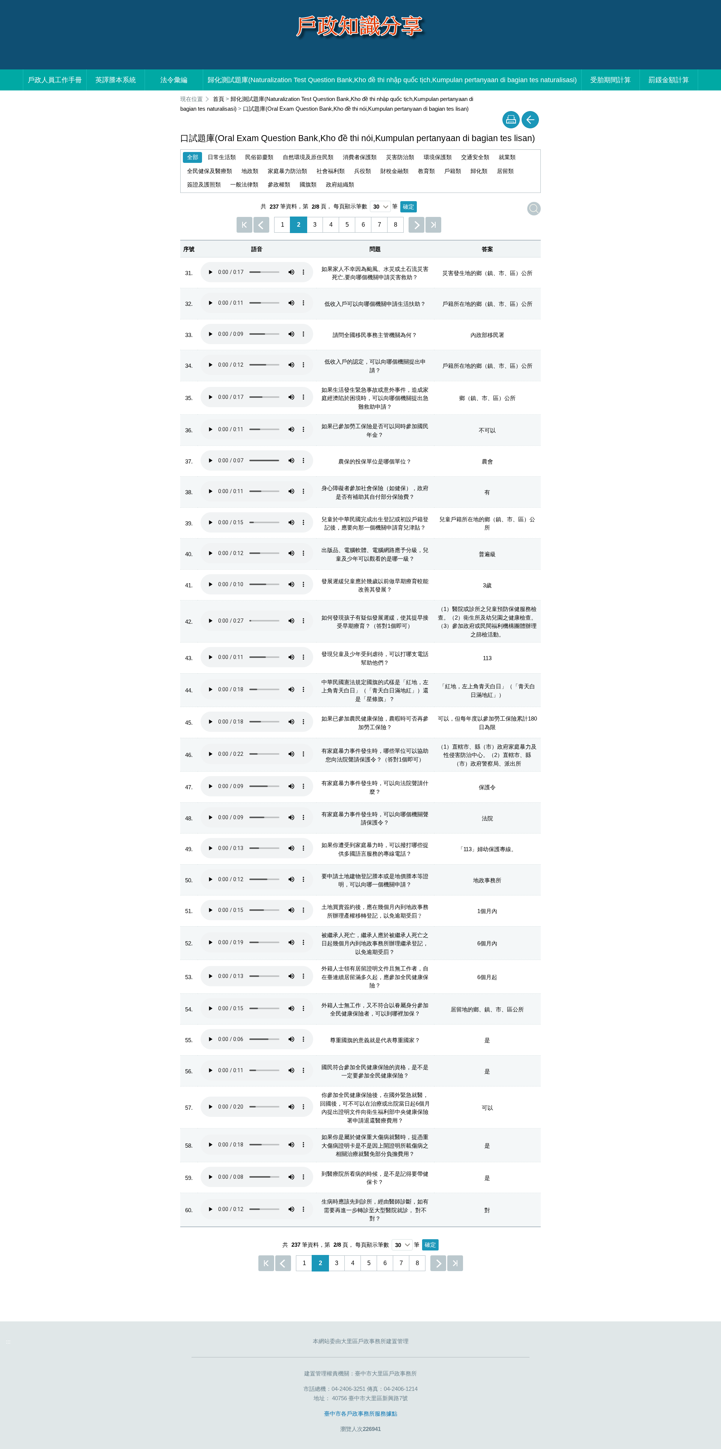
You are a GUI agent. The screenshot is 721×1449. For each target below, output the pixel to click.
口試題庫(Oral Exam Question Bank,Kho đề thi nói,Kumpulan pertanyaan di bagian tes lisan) (356, 108)
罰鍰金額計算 (669, 80)
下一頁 (416, 225)
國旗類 (308, 184)
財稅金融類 (394, 171)
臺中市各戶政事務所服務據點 (360, 1413)
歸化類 (479, 171)
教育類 (426, 171)
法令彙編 (173, 80)
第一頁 (244, 225)
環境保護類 (438, 157)
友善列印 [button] (511, 119)
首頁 (218, 99)
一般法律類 (244, 184)
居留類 (505, 171)
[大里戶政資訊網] (360, 24)
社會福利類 (331, 171)
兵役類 (362, 171)
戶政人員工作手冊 (55, 80)
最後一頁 (433, 225)
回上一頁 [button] (530, 119)
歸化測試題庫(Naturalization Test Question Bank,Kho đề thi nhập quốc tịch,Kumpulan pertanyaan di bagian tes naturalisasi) (392, 80)
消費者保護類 (360, 157)
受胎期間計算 (610, 80)
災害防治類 (400, 157)
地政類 (249, 171)
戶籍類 (452, 171)
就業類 (507, 157)
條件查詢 (534, 208)
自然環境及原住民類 (308, 157)
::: (175, 99)
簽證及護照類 (204, 184)
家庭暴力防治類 (287, 171)
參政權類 (279, 184)
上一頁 (261, 225)
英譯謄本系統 (115, 80)
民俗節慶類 (259, 157)
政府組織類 (340, 184)
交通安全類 (475, 157)
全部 (192, 157)
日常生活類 (222, 157)
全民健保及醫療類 (209, 171)
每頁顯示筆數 (350, 206)
